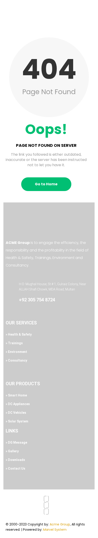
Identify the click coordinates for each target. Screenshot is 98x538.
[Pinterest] (46, 512)
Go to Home (46, 184)
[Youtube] (46, 505)
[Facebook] (46, 499)
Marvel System (55, 529)
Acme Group (60, 524)
